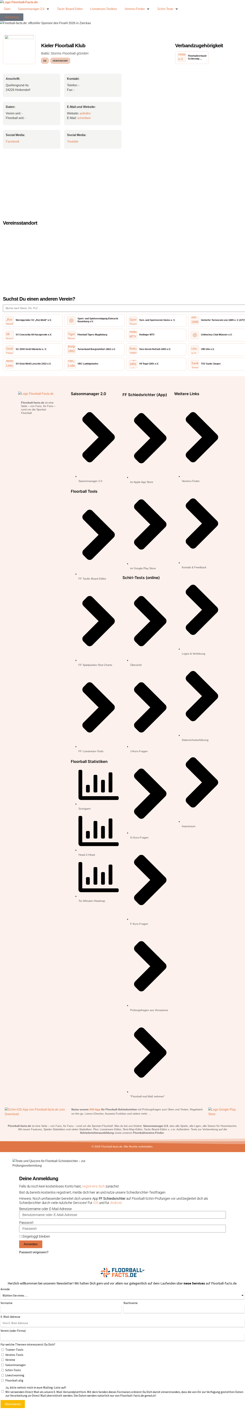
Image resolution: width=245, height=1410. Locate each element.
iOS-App (94, 1109)
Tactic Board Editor (70, 9)
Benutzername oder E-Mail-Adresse (45, 1209)
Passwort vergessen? (33, 1252)
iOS (95, 1203)
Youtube (72, 141)
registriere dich (93, 1186)
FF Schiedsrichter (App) (144, 394)
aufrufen (85, 113)
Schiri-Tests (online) (141, 577)
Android (116, 1203)
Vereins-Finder (135, 9)
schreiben (84, 118)
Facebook (12, 141)
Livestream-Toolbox (103, 9)
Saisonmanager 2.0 (31, 9)
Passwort (26, 1223)
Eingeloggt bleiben (36, 1236)
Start (7, 9)
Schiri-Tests (165, 9)
